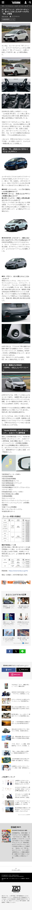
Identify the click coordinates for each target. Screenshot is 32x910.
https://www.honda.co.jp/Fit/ (18, 571)
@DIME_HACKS (24, 669)
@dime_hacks (17, 674)
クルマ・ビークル (19, 6)
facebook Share (9, 651)
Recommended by (18, 643)
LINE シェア (22, 651)
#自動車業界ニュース (8, 19)
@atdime (9, 669)
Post (16, 651)
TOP (3, 6)
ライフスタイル (9, 6)
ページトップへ (16, 870)
